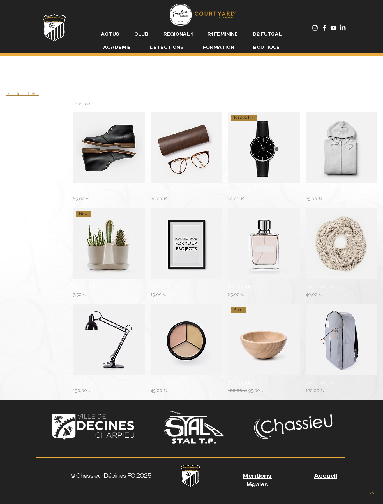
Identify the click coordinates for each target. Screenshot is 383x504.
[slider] (7, 139)
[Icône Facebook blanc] (324, 27)
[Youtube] (333, 27)
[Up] (372, 493)
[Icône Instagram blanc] (315, 27)
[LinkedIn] (342, 27)
